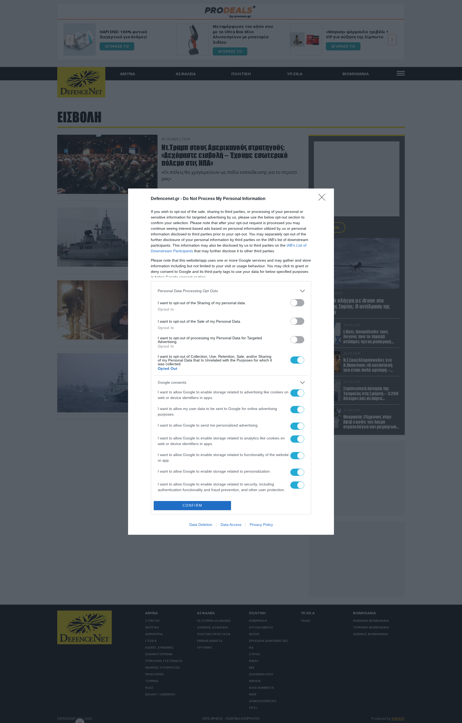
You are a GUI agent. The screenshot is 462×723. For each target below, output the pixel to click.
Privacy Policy (261, 524)
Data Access (231, 524)
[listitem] (231, 291)
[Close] (323, 199)
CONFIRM (192, 505)
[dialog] (231, 362)
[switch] (297, 302)
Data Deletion (200, 524)
